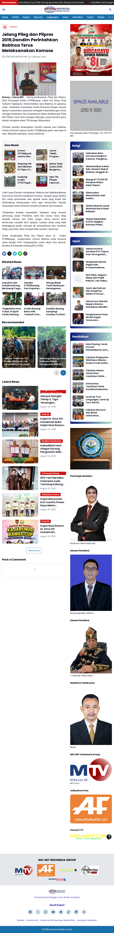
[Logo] (57, 891)
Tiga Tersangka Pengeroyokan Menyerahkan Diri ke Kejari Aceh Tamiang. (52, 391)
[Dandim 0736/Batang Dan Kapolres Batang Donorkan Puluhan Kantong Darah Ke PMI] (34, 272)
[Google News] (61, 912)
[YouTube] (53, 912)
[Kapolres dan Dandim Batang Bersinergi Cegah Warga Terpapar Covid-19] (12, 272)
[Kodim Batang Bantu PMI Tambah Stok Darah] (34, 298)
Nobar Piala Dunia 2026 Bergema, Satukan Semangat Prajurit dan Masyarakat (56, 166)
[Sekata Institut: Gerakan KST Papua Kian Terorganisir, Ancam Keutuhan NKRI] (78, 252)
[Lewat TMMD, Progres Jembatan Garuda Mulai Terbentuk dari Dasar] (41, 154)
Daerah (45, 414)
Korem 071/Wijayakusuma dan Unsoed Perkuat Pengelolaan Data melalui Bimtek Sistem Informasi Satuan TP (25, 153)
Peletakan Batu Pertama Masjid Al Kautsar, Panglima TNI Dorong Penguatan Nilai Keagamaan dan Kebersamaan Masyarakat (96, 156)
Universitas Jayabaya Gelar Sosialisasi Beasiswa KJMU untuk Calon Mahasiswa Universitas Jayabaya (97, 386)
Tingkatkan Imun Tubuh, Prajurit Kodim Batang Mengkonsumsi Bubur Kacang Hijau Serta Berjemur (11, 311)
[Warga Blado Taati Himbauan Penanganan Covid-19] (56, 272)
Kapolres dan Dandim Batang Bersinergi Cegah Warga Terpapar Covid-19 (12, 285)
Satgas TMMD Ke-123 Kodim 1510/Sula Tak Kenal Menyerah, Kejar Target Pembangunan (17, 361)
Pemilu (100, 17)
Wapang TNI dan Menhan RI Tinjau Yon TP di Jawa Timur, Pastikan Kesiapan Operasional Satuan (25, 166)
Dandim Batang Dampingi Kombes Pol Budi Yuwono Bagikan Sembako (55, 311)
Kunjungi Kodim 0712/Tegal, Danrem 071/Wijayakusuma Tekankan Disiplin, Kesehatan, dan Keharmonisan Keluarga (24, 180)
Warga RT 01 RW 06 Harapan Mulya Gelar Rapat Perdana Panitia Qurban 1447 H (96, 182)
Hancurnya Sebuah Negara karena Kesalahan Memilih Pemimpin (96, 304)
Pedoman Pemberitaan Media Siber (58, 920)
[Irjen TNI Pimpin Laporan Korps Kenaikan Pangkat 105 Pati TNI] (41, 181)
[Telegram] (15, 254)
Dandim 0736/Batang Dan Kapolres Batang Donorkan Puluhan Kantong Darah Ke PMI (34, 285)
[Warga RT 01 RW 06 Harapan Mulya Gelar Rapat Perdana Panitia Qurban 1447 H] (78, 183)
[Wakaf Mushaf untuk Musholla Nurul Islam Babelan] (78, 210)
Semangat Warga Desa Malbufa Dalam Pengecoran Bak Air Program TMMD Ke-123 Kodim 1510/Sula (53, 361)
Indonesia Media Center (60, 929)
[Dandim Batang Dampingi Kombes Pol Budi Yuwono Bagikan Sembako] (56, 298)
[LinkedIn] (76, 912)
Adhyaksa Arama (50, 494)
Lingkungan (53, 17)
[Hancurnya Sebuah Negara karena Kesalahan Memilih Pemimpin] (78, 305)
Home (5, 17)
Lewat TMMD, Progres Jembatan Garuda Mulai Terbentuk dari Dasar (55, 153)
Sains (65, 17)
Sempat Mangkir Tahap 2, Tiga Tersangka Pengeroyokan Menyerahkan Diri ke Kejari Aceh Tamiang (51, 399)
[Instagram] (45, 912)
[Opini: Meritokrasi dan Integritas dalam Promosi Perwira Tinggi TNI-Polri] (78, 292)
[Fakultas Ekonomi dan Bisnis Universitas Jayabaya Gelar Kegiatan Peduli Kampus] (78, 414)
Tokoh (90, 17)
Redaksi (20, 920)
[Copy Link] (25, 254)
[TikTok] (68, 912)
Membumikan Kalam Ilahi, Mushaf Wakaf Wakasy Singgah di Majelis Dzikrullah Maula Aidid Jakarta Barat (97, 169)
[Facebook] (4, 254)
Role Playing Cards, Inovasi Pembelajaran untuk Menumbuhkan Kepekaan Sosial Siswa (97, 347)
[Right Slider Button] (111, 17)
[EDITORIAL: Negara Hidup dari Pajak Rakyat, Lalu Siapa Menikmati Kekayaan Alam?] (78, 279)
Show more (34, 550)
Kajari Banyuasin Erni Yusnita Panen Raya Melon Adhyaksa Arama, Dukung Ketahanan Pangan (53, 502)
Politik (15, 17)
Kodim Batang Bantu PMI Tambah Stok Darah (32, 311)
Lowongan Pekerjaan (87, 920)
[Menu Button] (4, 9)
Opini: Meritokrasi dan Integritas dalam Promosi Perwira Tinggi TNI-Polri (96, 291)
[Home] (5, 27)
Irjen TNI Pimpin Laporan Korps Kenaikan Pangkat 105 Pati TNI (56, 180)
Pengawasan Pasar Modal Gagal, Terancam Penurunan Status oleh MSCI (97, 317)
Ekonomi (38, 17)
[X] (9, 254)
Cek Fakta (77, 17)
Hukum (26, 17)
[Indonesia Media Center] (57, 9)
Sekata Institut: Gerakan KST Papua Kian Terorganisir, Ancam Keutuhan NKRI (97, 251)
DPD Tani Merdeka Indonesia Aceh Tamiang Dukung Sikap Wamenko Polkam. (51, 473)
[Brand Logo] (24, 870)
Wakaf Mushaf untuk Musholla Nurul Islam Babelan (97, 209)
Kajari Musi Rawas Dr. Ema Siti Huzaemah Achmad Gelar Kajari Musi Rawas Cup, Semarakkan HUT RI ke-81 (52, 529)
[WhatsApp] (20, 254)
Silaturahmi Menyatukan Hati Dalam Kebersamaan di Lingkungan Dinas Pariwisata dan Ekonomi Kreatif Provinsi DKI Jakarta (97, 195)
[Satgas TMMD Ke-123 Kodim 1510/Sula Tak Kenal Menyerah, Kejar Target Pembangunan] (18, 347)
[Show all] (108, 145)
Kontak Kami (32, 920)
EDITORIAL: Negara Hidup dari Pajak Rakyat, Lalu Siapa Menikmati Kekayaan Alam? (96, 278)
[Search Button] (110, 9)
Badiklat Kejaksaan (51, 441)
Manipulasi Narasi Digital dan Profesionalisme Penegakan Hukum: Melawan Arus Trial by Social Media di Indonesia (96, 265)
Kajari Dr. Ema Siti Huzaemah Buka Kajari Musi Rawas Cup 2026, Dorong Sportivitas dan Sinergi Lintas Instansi (52, 422)
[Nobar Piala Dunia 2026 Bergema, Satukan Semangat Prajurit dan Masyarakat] (41, 168)
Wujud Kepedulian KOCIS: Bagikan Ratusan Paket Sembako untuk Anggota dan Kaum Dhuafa (97, 222)
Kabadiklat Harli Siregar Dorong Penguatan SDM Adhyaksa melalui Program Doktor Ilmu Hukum (52, 449)
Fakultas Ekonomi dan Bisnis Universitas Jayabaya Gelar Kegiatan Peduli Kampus (96, 413)
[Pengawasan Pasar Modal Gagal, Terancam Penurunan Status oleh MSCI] (78, 318)
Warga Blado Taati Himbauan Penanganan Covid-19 (55, 285)
